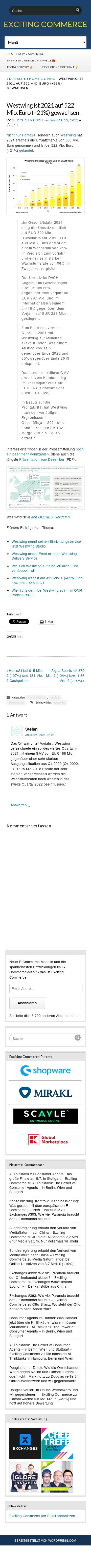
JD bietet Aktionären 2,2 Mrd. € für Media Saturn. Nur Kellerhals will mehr (44, 1239)
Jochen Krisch (29, 120)
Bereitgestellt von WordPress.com (45, 1540)
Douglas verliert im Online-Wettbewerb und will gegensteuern (44, 1378)
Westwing (68, 134)
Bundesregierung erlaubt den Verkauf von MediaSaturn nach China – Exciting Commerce (42, 1232)
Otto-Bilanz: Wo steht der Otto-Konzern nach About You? (45, 1306)
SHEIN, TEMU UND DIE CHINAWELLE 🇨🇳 (31, 60)
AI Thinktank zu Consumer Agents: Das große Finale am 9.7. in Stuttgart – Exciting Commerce (43, 1178)
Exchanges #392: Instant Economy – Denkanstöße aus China (40, 1284)
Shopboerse (16, 702)
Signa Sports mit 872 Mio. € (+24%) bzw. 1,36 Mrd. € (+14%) (65, 675)
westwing (59, 702)
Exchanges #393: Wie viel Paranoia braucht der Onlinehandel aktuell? (44, 1216)
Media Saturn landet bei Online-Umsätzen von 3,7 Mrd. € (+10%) (41, 1261)
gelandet (26, 150)
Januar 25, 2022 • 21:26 (39, 735)
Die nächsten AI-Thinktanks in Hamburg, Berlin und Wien (41, 1356)
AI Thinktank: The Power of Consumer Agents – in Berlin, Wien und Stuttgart (42, 1187)
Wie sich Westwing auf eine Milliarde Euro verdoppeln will (45, 568)
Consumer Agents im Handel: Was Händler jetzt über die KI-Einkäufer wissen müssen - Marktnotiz (43, 1322)
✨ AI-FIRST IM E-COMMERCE (25, 53)
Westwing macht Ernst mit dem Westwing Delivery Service (44, 556)
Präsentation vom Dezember (41, 459)
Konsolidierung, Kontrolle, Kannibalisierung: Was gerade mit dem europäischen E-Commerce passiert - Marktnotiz (44, 1205)
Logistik (55, 697)
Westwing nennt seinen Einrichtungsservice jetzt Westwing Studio (46, 543)
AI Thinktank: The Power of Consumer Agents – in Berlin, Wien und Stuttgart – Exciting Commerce (40, 1349)
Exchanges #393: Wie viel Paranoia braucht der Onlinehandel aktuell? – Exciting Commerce (44, 1277)
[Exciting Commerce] (45, 26)
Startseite (16, 79)
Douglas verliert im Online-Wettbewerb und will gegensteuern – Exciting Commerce (43, 1392)
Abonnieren (27, 1002)
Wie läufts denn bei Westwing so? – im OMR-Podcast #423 (47, 592)
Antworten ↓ (20, 804)
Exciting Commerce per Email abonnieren (42, 1515)
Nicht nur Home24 (21, 134)
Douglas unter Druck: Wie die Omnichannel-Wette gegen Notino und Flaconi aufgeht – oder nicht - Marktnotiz (44, 1372)
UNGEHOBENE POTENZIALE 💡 (59, 66)
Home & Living (42, 79)
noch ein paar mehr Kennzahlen (45, 451)
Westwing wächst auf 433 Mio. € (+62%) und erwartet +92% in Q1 (47, 580)
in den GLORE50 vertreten (48, 517)
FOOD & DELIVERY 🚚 (20, 66)
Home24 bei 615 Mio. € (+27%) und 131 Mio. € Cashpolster (25, 675)
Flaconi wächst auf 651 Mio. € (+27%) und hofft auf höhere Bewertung (42, 1401)
